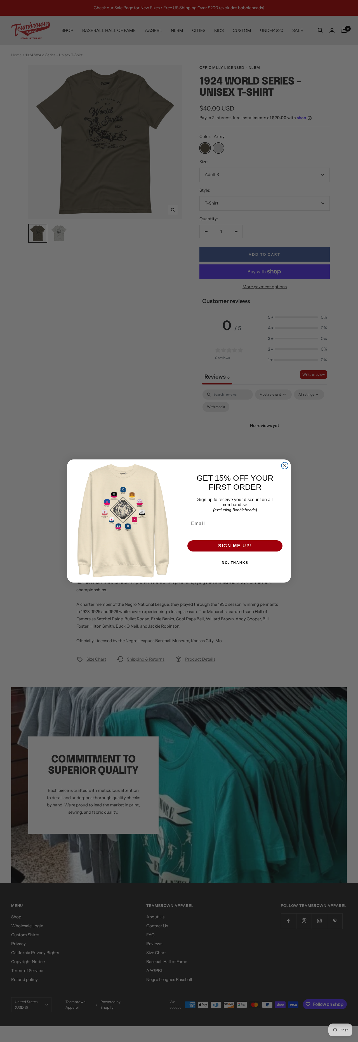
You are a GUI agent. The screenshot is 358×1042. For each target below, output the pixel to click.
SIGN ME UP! (235, 545)
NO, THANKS (235, 563)
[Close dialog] (284, 465)
